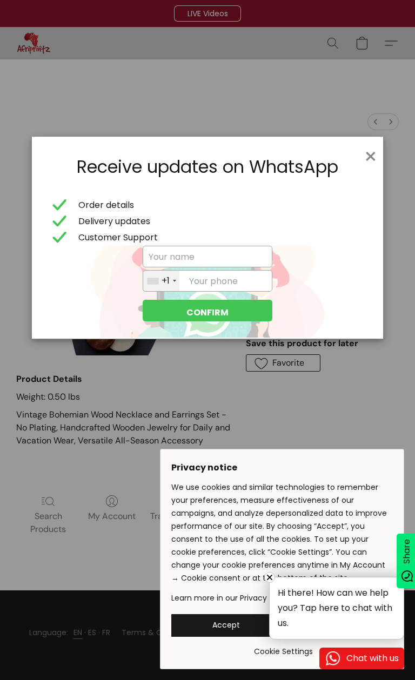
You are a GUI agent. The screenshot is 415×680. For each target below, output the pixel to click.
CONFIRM (207, 312)
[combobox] (161, 281)
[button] (226, 625)
